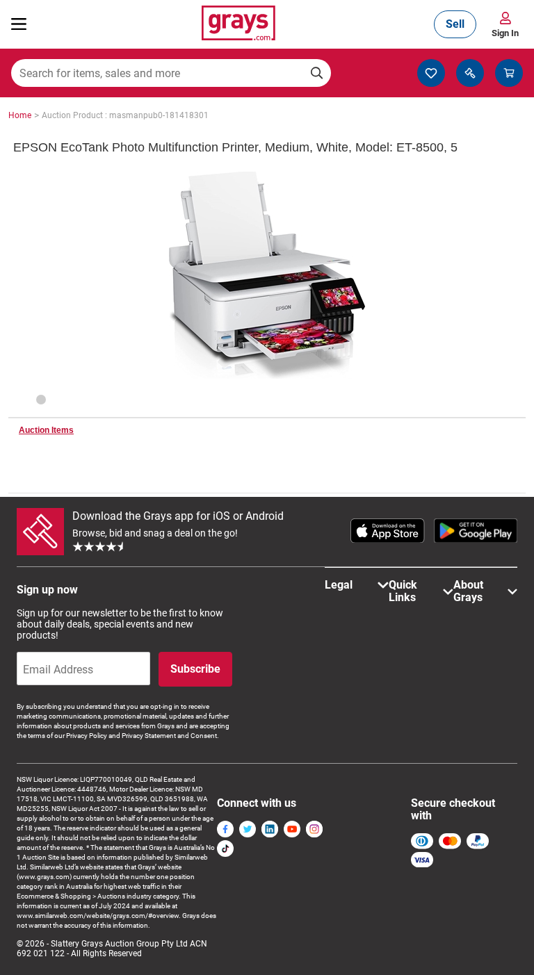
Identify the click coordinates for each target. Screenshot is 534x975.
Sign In (505, 33)
